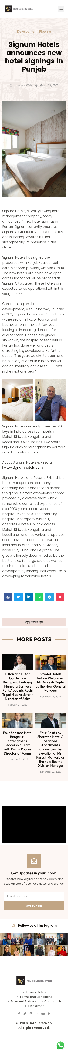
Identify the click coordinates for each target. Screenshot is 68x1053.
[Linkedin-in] (37, 1013)
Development (27, 31)
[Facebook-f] (18, 1013)
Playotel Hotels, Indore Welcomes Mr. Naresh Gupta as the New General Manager (51, 682)
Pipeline (45, 31)
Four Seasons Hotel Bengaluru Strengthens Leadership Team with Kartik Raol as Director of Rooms (17, 742)
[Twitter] (24, 1013)
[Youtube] (43, 1013)
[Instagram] (30, 1013)
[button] (61, 9)
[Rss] (49, 1013)
